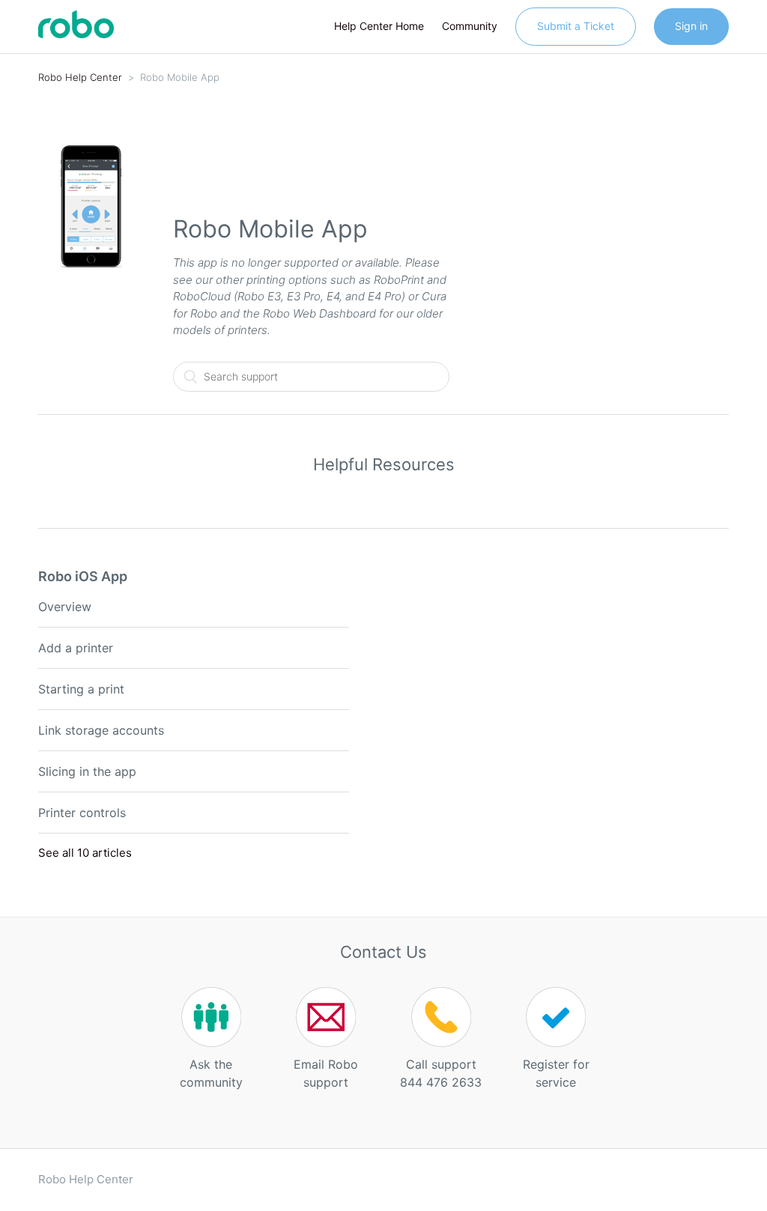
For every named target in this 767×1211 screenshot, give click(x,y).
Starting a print (81, 689)
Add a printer (75, 647)
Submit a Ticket (575, 25)
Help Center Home (379, 25)
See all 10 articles (85, 853)
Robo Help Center (80, 77)
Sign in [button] (691, 25)
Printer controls (82, 812)
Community (469, 25)
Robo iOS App (82, 576)
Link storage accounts (101, 730)
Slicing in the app (87, 771)
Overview (64, 606)
